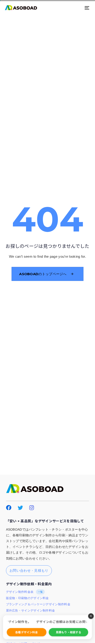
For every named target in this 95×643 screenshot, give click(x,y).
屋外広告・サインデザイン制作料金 (30, 610)
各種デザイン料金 (26, 632)
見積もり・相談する (68, 632)
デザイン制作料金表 (24, 592)
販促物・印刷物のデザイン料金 (27, 598)
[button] (91, 616)
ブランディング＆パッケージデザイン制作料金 (38, 604)
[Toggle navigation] (75, 7)
